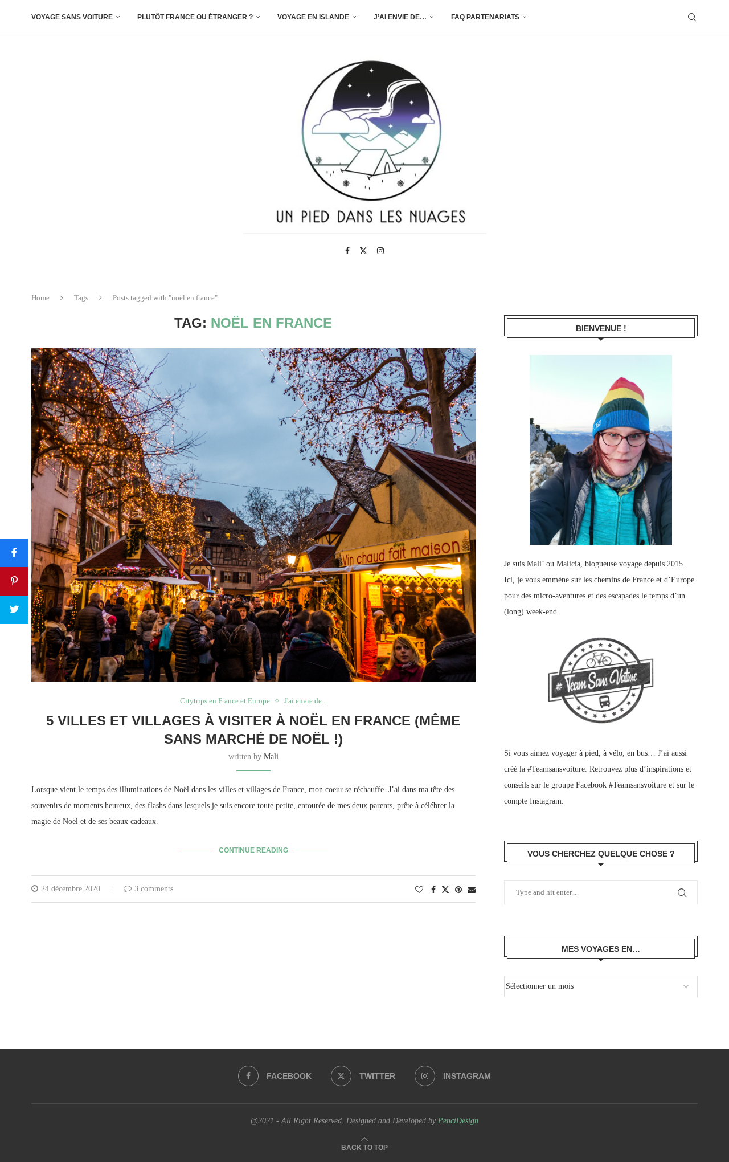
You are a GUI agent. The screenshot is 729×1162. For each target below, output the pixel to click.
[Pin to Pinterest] (458, 890)
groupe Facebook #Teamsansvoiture (608, 785)
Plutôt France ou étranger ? (195, 17)
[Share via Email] (472, 890)
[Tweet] (14, 610)
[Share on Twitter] (445, 889)
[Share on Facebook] (433, 890)
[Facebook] (347, 251)
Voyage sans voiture (72, 17)
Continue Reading (253, 850)
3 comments (153, 888)
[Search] (692, 17)
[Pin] (14, 581)
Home (40, 297)
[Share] (14, 553)
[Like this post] (419, 890)
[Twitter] (363, 251)
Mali (271, 756)
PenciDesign (458, 1120)
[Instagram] (380, 251)
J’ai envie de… (400, 17)
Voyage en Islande (313, 17)
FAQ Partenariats (485, 17)
